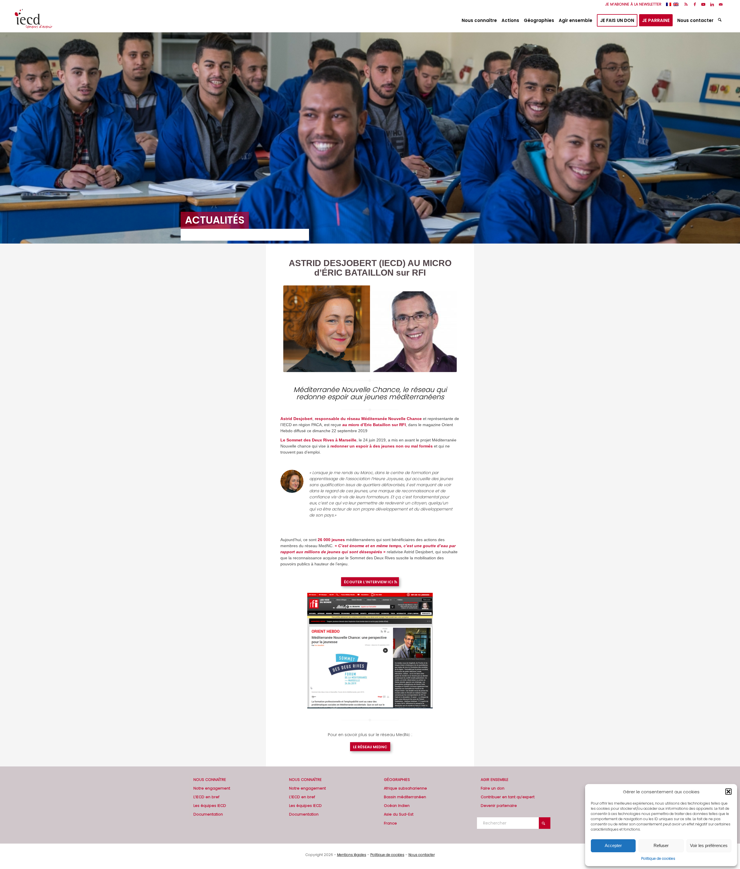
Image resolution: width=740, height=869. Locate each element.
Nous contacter (421, 854)
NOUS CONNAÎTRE (209, 779)
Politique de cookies (658, 858)
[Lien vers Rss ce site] (686, 4)
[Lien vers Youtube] (703, 4)
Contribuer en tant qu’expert (507, 797)
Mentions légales (351, 854)
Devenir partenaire (499, 805)
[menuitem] (631, 4)
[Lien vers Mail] (721, 4)
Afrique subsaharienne (405, 788)
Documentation (208, 814)
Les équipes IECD (209, 805)
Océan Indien (397, 805)
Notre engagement (211, 788)
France (390, 823)
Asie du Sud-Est (398, 814)
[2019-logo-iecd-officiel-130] (33, 20)
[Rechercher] (720, 20)
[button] (728, 791)
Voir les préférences (709, 845)
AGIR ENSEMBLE (494, 779)
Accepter (613, 845)
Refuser (661, 845)
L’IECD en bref (206, 797)
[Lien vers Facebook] (695, 4)
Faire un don (492, 788)
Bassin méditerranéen (405, 797)
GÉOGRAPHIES (397, 779)
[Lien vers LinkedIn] (712, 4)
